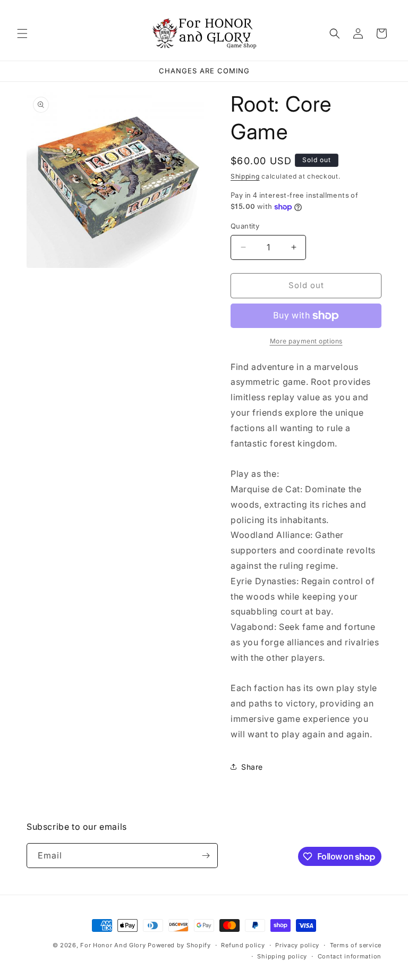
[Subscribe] (205, 855)
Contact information (349, 956)
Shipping (245, 176)
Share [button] (252, 766)
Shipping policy (282, 956)
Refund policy (243, 945)
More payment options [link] (306, 341)
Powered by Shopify (179, 945)
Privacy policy (297, 945)
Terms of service (355, 945)
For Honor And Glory (113, 945)
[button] (22, 33)
